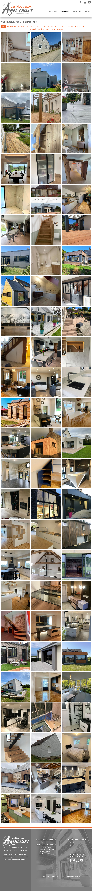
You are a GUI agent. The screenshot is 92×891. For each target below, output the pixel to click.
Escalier (61, 26)
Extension (69, 26)
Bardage (46, 26)
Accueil (50, 11)
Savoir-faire (77, 11)
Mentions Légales (49, 876)
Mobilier (77, 26)
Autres (39, 26)
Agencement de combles (26, 26)
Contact (87, 11)
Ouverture (86, 26)
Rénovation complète (37, 29)
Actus (56, 11)
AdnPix (77, 876)
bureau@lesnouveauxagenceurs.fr (76, 845)
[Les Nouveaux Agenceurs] (16, 9)
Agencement (11, 26)
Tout (3, 26)
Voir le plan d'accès (46, 854)
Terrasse (60, 29)
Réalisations (64, 11)
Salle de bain (50, 29)
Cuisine (53, 26)
